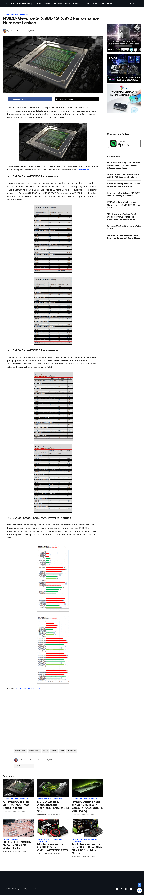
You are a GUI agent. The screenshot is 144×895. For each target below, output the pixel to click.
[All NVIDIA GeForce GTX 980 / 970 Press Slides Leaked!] (18, 788)
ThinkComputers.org (20, 3)
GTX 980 (54, 750)
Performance (72, 750)
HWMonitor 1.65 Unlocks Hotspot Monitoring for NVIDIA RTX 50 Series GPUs (123, 205)
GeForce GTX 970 (20, 750)
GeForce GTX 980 (34, 750)
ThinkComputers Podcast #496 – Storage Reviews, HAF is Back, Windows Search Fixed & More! (122, 217)
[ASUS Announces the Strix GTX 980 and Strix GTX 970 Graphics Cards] (87, 828)
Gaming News (14, 14)
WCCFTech (20, 688)
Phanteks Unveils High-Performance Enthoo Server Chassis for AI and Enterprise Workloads (123, 165)
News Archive (33, 688)
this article (84, 169)
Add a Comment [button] (25, 766)
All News (6, 14)
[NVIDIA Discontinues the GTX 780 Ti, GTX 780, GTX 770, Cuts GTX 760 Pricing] (87, 788)
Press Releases (42, 841)
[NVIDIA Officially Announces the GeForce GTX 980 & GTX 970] (53, 788)
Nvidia (62, 750)
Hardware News (23, 14)
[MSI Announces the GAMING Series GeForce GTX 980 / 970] (53, 828)
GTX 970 (45, 750)
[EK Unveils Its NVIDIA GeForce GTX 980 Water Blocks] (18, 828)
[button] (4, 3)
